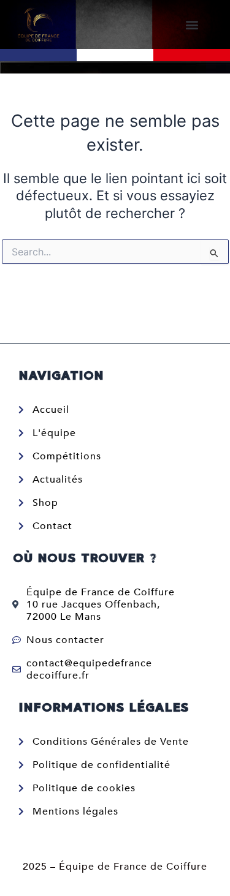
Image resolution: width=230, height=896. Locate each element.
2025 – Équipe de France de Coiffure (115, 866)
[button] (192, 25)
